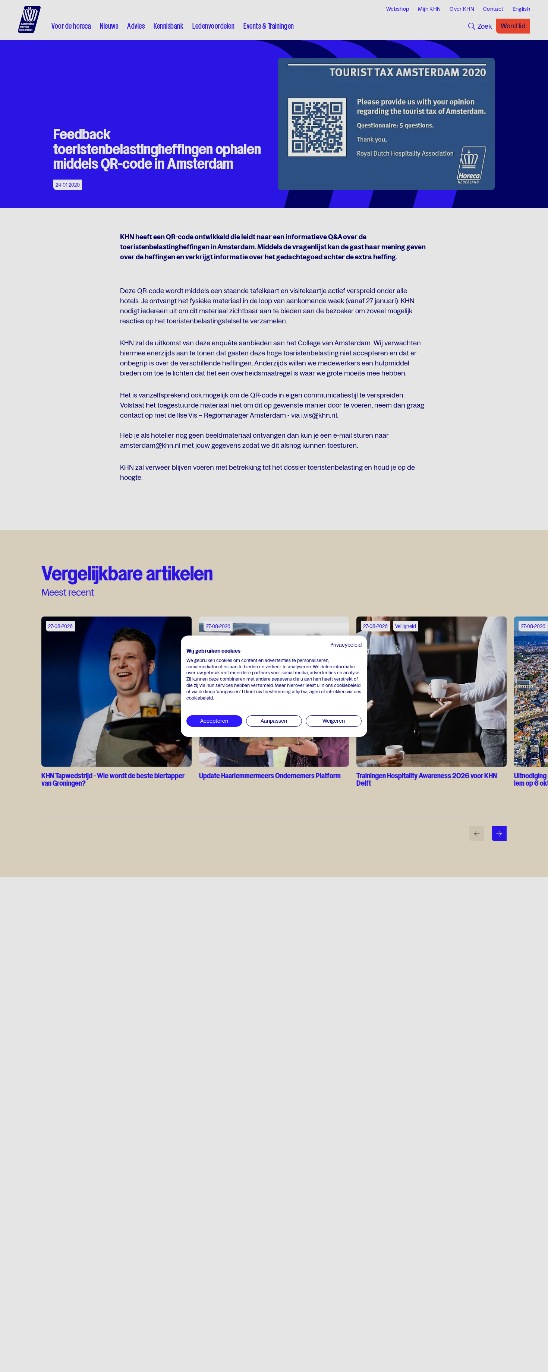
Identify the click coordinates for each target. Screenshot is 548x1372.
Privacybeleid (346, 644)
